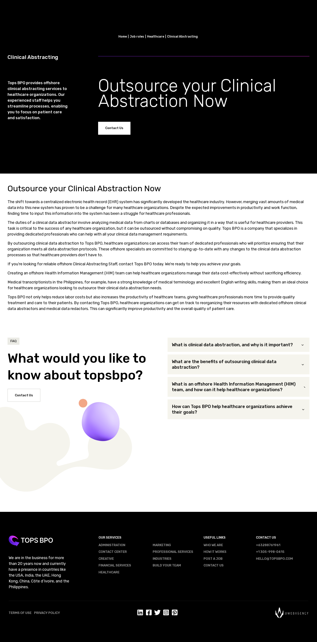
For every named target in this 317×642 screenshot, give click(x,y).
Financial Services (115, 565)
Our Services (110, 537)
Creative (106, 559)
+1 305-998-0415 (270, 552)
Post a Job (213, 559)
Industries (162, 559)
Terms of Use (20, 613)
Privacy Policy (47, 613)
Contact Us (114, 128)
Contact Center (113, 552)
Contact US (214, 565)
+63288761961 (268, 545)
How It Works (215, 552)
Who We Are (213, 545)
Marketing (162, 545)
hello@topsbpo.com (274, 559)
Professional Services (173, 552)
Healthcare (109, 572)
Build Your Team (167, 565)
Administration (112, 545)
